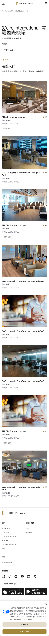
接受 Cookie (24, 631)
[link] (13, 591)
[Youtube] (22, 576)
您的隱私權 (24, 624)
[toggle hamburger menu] (45, 3)
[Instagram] (3, 576)
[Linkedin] (28, 576)
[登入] (3, 3)
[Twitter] (34, 576)
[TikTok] (9, 576)
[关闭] (46, 604)
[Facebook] (16, 576)
